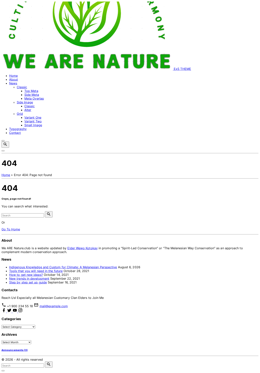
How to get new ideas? (26, 275)
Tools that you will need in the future (36, 271)
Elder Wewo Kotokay (82, 248)
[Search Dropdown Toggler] (5, 144)
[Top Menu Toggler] (3, 150)
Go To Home (11, 229)
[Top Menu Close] (3, 140)
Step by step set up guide (28, 282)
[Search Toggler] (3, 370)
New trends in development (29, 278)
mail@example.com (54, 306)
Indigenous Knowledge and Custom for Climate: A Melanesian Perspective (63, 267)
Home (6, 175)
